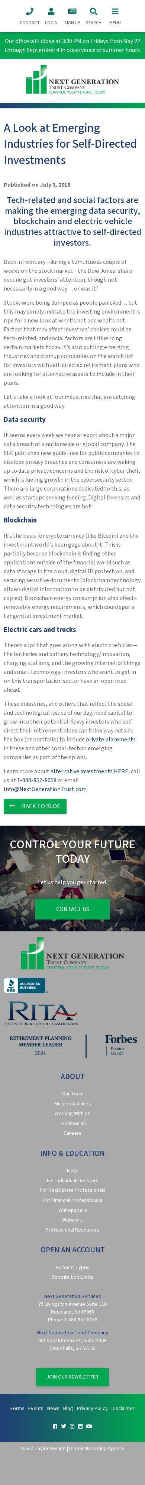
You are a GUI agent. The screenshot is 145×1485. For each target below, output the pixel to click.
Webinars (72, 1220)
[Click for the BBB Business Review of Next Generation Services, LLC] (26, 992)
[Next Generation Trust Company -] (73, 81)
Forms (17, 1408)
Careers (72, 1133)
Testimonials (72, 1123)
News (53, 1408)
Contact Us (72, 909)
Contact (30, 23)
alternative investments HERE (89, 771)
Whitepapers (72, 1210)
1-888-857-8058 (37, 780)
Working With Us (72, 1113)
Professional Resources (72, 1230)
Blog (68, 1408)
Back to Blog (41, 806)
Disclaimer (123, 1408)
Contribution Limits (72, 1277)
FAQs (72, 1170)
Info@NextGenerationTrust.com (45, 789)
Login (51, 23)
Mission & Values (72, 1104)
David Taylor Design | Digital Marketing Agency (73, 1448)
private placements (111, 739)
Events (36, 1408)
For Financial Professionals (72, 1200)
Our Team (73, 1094)
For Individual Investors (73, 1180)
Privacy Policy (92, 1408)
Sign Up (72, 23)
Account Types (73, 1267)
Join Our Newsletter (72, 1377)
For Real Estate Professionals (73, 1190)
